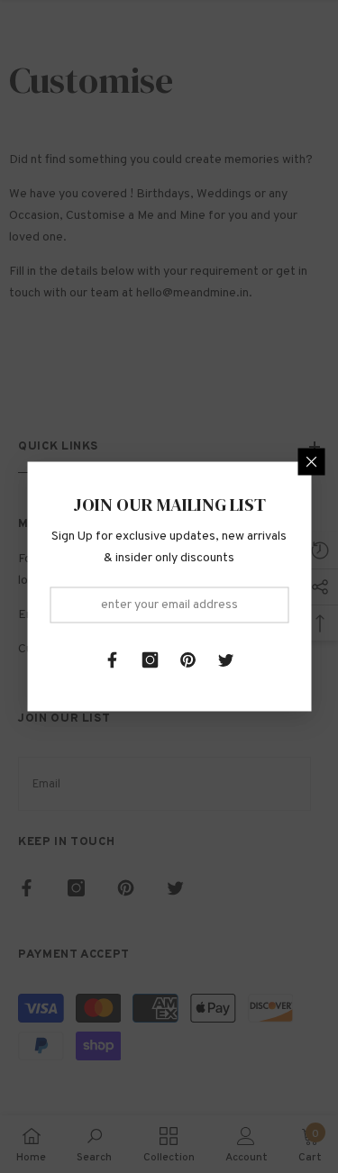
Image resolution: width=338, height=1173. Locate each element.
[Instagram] (150, 660)
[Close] (310, 462)
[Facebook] (113, 660)
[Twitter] (226, 660)
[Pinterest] (188, 660)
